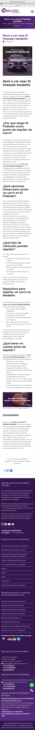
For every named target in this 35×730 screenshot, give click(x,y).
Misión (3, 573)
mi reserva (5, 581)
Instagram (17, 463)
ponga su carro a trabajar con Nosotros (15, 626)
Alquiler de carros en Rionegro (12, 605)
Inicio (4, 23)
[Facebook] (11, 470)
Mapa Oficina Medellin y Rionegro (13, 610)
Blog (9, 23)
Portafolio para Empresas (10, 622)
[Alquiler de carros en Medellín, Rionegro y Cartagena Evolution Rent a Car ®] (11, 11)
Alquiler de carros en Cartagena (13, 585)
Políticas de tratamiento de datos (13, 550)
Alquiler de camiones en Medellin (13, 601)
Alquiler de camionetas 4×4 (11, 618)
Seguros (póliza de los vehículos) (13, 560)
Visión (3, 577)
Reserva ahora (12, 459)
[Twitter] (7, 470)
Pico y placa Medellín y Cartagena (13, 564)
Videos (3, 568)
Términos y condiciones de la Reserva (14, 546)
